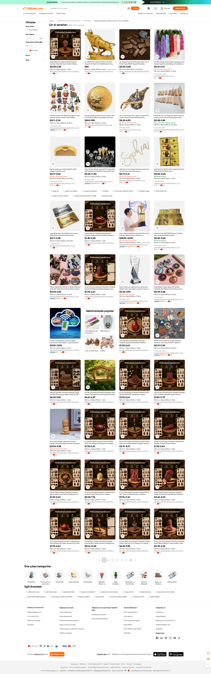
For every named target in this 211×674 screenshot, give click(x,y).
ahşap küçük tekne (69, 592)
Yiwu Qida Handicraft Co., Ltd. (164, 76)
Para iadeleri (128, 625)
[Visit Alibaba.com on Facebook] (157, 638)
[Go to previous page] (100, 560)
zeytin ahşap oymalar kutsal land (62, 597)
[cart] (155, 9)
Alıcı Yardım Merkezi (130, 612)
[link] (208, 653)
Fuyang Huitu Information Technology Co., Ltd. (100, 71)
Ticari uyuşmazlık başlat (132, 620)
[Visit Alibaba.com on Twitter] (166, 638)
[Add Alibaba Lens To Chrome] (57, 654)
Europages (137, 664)
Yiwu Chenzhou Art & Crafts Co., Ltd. (62, 183)
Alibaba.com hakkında (35, 607)
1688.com (83, 664)
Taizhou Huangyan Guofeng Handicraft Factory (134, 71)
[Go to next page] (135, 560)
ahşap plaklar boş (145, 592)
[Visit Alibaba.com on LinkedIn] (161, 638)
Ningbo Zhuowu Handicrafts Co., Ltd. (62, 245)
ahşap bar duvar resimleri (60, 196)
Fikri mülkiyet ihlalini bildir (132, 629)
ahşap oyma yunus (33, 592)
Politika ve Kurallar (66, 633)
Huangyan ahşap (144, 191)
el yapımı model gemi (90, 191)
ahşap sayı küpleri (83, 597)
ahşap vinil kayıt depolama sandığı (85, 196)
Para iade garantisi (66, 616)
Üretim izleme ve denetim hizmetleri (72, 629)
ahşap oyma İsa (129, 592)
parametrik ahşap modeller (118, 597)
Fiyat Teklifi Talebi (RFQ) (100, 619)
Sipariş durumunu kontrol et (165, 620)
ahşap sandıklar (155, 597)
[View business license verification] (125, 671)
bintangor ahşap (107, 196)
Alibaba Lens (39, 654)
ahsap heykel (100, 597)
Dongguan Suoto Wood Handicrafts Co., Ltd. (169, 129)
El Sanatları (87, 21)
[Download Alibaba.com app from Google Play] (176, 654)
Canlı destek (128, 616)
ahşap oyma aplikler (71, 191)
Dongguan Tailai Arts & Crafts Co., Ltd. (132, 180)
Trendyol (129, 664)
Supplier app (102, 654)
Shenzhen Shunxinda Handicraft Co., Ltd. (98, 125)
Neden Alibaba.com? (34, 612)
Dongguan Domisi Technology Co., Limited (64, 350)
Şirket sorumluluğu (33, 620)
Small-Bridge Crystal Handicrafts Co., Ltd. (99, 181)
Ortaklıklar (159, 629)
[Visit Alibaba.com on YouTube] (174, 638)
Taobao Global (114, 664)
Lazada (105, 664)
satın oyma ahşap (51, 592)
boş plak (105, 191)
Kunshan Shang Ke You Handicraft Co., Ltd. (64, 128)
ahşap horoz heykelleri (88, 592)
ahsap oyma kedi (138, 597)
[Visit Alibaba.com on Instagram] (170, 638)
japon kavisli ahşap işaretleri (36, 597)
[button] (128, 8)
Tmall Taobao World (94, 664)
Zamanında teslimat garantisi (69, 620)
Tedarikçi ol (160, 612)
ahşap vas (56, 191)
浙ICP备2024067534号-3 (161, 671)
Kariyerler (30, 625)
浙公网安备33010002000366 (141, 671)
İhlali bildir (127, 633)
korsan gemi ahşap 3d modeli (124, 191)
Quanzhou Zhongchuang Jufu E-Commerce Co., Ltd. (65, 71)
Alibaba (51, 21)
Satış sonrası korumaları (68, 625)
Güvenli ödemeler (66, 612)
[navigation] (35, 290)
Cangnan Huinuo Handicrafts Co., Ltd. (167, 183)
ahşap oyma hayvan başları (109, 592)
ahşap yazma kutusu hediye (165, 592)
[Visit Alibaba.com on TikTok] (179, 638)
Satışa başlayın (161, 616)
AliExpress (74, 664)
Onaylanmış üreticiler (99, 614)
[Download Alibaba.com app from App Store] (159, 654)
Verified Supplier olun (163, 625)
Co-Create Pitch (33, 616)
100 (130, 560)
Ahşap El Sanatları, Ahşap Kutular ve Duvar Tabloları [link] (111, 21)
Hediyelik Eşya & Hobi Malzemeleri (68, 21)
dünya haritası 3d (161, 191)
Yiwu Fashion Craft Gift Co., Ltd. (130, 129)
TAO (122, 664)
